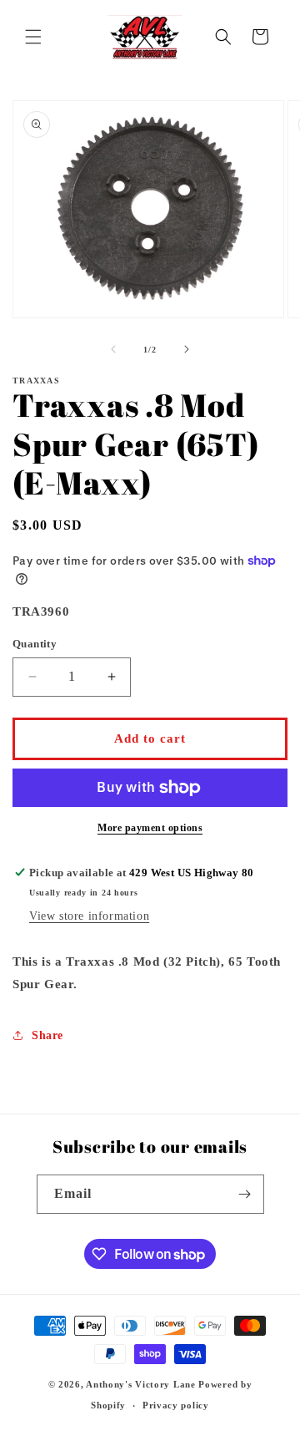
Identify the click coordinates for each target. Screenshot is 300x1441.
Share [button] (47, 1035)
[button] (33, 36)
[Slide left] (113, 349)
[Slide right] (186, 349)
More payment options (150, 828)
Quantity (34, 643)
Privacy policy (175, 1405)
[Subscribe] (245, 1194)
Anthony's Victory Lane (140, 1384)
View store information (89, 916)
